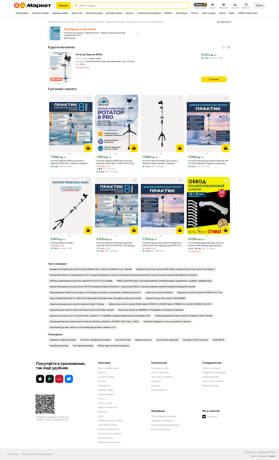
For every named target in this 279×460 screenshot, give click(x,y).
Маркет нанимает (210, 385)
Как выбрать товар (160, 368)
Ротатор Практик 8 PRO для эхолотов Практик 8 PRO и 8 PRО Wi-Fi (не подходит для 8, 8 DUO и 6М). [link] (116, 244)
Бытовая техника (106, 377)
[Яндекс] (272, 456)
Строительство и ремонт (110, 433)
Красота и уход (105, 403)
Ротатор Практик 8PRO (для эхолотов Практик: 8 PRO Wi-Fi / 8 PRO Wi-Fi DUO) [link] (115, 162)
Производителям (210, 377)
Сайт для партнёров (160, 429)
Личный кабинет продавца (163, 416)
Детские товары (105, 438)
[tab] (22, 13)
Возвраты (155, 385)
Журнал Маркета (159, 390)
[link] (90, 269)
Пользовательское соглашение (37, 454)
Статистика (13, 454)
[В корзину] (88, 148)
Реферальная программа (214, 372)
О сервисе (156, 381)
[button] (222, 417)
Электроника (104, 385)
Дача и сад (103, 412)
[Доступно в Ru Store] (69, 382)
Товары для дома (106, 394)
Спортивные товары (107, 425)
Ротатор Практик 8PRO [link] (89, 54)
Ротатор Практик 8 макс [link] (62, 243)
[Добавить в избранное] (68, 55)
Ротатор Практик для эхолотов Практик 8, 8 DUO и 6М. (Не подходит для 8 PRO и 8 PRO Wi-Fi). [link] (162, 244)
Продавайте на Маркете (162, 420)
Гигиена (101, 381)
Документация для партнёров (165, 425)
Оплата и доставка (160, 372)
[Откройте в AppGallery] (59, 382)
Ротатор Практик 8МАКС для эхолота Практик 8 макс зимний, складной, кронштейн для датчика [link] (159, 162)
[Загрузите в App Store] (40, 382)
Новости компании (211, 368)
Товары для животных (108, 429)
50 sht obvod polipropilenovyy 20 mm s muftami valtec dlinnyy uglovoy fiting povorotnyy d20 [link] (206, 244)
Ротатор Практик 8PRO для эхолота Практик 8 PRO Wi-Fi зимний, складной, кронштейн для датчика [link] (69, 162)
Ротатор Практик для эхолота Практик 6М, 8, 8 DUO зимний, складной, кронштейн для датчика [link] (208, 162)
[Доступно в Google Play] (50, 382)
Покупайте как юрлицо (162, 377)
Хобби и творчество (107, 407)
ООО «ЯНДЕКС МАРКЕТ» (264, 452)
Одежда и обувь (105, 390)
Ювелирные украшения (109, 442)
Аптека (101, 399)
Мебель (101, 372)
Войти (259, 5)
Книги (101, 416)
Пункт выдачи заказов (212, 381)
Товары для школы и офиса (110, 420)
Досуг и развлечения (108, 368)
